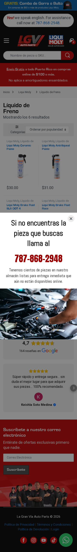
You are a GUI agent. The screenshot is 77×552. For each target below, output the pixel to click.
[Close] (71, 218)
